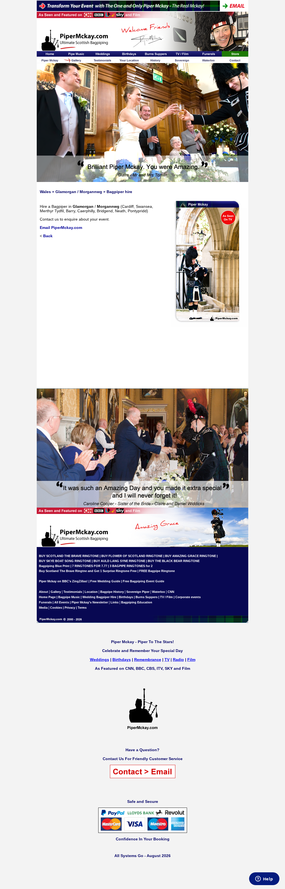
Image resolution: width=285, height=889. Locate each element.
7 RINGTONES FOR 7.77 (89, 566)
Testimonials (72, 591)
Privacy (70, 607)
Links (114, 602)
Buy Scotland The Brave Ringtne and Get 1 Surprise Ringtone (84, 571)
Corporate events (188, 597)
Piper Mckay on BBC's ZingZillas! (63, 581)
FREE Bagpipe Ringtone (157, 571)
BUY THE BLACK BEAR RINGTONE (173, 561)
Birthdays (126, 597)
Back (48, 236)
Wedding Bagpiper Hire (99, 597)
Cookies (56, 607)
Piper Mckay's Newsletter (90, 602)
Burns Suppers (147, 597)
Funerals (45, 602)
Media (43, 607)
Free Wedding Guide (105, 581)
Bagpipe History (112, 591)
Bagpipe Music (69, 597)
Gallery (56, 591)
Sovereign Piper (137, 591)
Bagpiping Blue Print (54, 566)
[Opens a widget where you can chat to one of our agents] (264, 879)
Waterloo (158, 591)
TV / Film (166, 597)
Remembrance (147, 659)
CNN (171, 591)
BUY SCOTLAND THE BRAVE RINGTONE (69, 556)
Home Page (47, 597)
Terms (82, 607)
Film (191, 659)
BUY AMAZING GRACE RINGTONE (190, 556)
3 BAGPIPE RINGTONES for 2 (131, 566)
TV (166, 659)
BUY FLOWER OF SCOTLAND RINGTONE (132, 556)
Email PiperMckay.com (61, 227)
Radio (178, 659)
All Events (61, 602)
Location (91, 591)
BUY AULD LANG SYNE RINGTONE (119, 561)
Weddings (99, 659)
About (44, 591)
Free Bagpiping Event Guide (143, 581)
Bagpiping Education (136, 602)
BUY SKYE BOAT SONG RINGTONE (65, 561)
